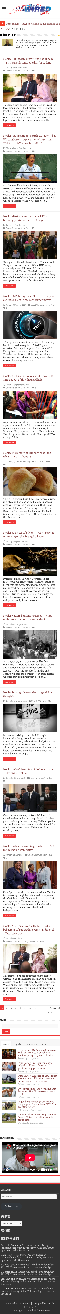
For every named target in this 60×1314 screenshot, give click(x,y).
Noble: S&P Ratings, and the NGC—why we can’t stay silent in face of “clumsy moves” (29, 298)
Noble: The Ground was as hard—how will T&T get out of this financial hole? (28, 378)
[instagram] (35, 1307)
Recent (6, 1044)
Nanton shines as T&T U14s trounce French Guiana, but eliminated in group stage (37, 1117)
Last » (49, 1012)
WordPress (24, 1303)
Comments (31, 1044)
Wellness (46, 461)
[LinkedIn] (32, 1307)
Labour (24, 941)
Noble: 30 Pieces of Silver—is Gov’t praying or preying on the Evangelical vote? (28, 534)
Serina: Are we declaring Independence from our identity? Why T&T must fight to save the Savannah (27, 1247)
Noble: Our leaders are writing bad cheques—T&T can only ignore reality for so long (29, 61)
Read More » (9, 125)
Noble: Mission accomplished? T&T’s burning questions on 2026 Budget (25, 218)
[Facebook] (27, 1307)
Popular (18, 1044)
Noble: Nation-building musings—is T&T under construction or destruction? (28, 617)
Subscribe (11, 1206)
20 (35, 1008)
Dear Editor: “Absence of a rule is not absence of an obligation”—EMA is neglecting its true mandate (37, 1078)
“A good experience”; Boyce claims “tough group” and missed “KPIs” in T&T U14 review (37, 1104)
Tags (43, 1044)
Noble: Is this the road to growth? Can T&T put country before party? (28, 848)
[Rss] (24, 1307)
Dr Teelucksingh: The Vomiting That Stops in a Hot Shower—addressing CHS (37, 1091)
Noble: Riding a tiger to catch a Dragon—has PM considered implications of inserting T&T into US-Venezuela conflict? (29, 139)
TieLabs (50, 1303)
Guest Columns (13, 70)
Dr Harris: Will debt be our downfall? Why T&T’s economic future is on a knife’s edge (27, 1266)
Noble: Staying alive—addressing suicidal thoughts (28, 694)
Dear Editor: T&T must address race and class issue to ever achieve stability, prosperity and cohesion (37, 1052)
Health (38, 461)
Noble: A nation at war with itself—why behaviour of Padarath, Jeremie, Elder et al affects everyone (28, 929)
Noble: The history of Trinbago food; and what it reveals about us (27, 454)
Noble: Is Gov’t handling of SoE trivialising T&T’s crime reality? (28, 771)
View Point (25, 70)
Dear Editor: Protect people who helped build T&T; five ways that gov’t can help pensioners (35, 1065)
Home (6, 29)
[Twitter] (29, 1307)
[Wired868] (30, 8)
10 (30, 1008)
